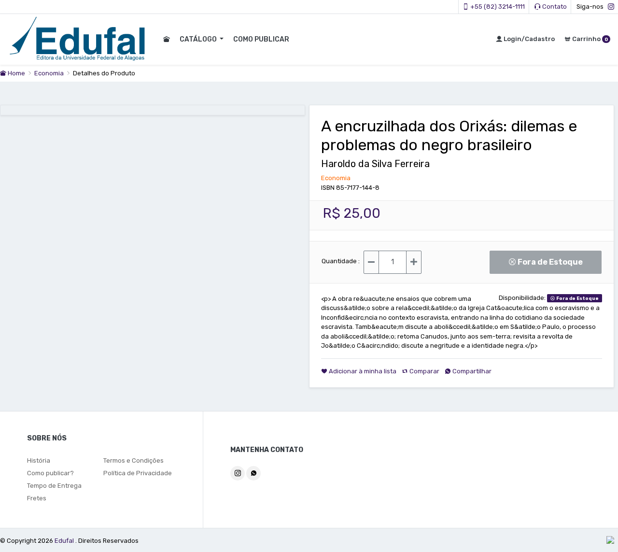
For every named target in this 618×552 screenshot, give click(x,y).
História (38, 460)
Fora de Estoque (552, 262)
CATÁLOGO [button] (199, 39)
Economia (49, 73)
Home (15, 73)
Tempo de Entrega (54, 485)
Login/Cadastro (528, 38)
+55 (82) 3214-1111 (497, 6)
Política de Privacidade (137, 473)
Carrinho (589, 38)
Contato (554, 6)
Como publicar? (50, 473)
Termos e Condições (133, 460)
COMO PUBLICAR (261, 39)
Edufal (65, 540)
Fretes (36, 498)
